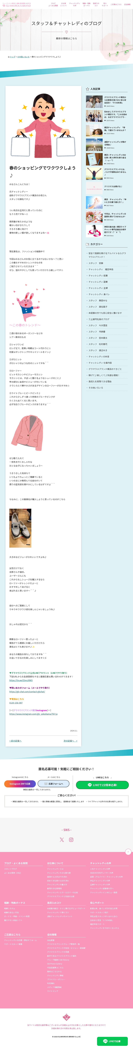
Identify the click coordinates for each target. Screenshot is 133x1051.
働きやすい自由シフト (13, 920)
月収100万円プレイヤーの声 (101, 873)
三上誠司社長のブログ (99, 319)
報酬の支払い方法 (11, 912)
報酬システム (9, 908)
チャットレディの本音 (99, 356)
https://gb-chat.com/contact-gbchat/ (27, 691)
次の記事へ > (70, 740)
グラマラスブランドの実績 (58, 952)
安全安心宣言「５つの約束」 (102, 920)
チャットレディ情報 (55, 975)
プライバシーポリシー (56, 979)
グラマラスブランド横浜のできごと (105, 368)
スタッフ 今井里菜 (98, 325)
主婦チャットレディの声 (100, 884)
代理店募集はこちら (55, 967)
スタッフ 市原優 (97, 331)
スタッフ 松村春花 (98, 344)
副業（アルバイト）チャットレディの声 (106, 876)
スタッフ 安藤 (96, 263)
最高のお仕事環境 (54, 888)
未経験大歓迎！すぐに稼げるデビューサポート (66, 908)
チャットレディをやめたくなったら (104, 928)
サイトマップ (52, 991)
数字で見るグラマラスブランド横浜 (61, 956)
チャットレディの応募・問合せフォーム (20, 940)
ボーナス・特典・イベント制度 (17, 916)
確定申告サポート (97, 924)
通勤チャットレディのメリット (59, 916)
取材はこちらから (54, 971)
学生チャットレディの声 (100, 880)
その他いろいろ (96, 387)
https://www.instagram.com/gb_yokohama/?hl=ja (33, 713)
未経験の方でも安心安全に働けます (105, 312)
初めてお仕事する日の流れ (58, 880)
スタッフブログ (10, 869)
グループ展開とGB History (58, 959)
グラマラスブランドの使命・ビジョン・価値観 (66, 948)
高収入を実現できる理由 (100, 381)
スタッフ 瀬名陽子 (98, 306)
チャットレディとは (55, 869)
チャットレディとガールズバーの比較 (62, 892)
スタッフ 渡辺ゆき (98, 350)
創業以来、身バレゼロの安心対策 (103, 908)
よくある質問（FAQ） (13, 873)
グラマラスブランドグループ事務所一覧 (63, 944)
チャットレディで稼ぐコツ (58, 912)
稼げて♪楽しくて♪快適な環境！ (104, 375)
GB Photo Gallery (54, 963)
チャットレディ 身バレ (99, 294)
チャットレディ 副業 (98, 281)
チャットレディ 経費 (98, 275)
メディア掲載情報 (54, 987)
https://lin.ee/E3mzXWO (21, 680)
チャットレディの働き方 (57, 884)
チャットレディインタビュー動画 (103, 892)
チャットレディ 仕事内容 (100, 362)
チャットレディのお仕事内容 (59, 873)
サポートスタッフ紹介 (99, 912)
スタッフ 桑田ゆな (98, 300)
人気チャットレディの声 (100, 869)
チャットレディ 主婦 (98, 288)
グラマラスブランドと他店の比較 (60, 896)
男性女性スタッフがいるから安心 (103, 916)
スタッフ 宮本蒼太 (98, 337)
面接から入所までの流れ (57, 876)
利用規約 (50, 983)
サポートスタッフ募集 (13, 944)
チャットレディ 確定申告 (101, 269)
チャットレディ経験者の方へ (102, 888)
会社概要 (50, 940)
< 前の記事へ (15, 740)
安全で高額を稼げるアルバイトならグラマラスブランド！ (107, 255)
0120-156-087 (16, 702)
